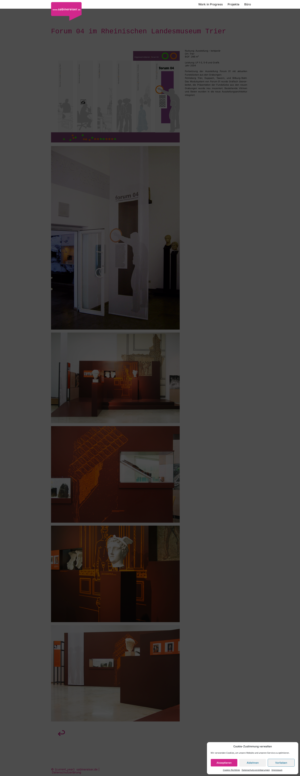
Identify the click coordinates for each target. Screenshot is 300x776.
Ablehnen (253, 762)
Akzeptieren (224, 762)
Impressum (277, 770)
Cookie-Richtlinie (231, 770)
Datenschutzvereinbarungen (256, 770)
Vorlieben (281, 762)
